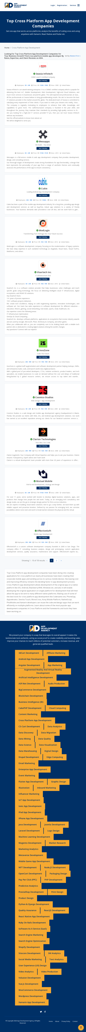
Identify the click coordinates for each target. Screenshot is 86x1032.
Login (53, 5)
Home (6, 47)
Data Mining (25, 738)
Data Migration (48, 732)
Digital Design (51, 751)
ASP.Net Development (29, 683)
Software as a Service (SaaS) (33, 928)
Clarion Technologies (44, 439)
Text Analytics (56, 959)
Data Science (25, 744)
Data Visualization (48, 744)
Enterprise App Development (33, 769)
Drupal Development (29, 757)
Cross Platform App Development (35, 720)
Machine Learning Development (34, 836)
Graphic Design (58, 781)
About (57, 1021)
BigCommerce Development (32, 689)
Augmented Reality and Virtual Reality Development (43, 671)
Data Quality (44, 738)
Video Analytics (26, 971)
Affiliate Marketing (56, 653)
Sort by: (72, 56)
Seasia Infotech (44, 73)
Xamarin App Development (32, 1002)
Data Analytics (55, 726)
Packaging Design (58, 873)
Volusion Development (30, 977)
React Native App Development (34, 916)
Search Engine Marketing (31, 934)
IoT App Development (29, 800)
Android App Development (31, 659)
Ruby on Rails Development (32, 922)
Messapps (44, 141)
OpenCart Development (30, 873)
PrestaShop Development (31, 892)
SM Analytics (54, 953)
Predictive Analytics (28, 885)
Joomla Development (54, 824)
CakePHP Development (30, 708)
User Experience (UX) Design (33, 965)
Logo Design (53, 830)
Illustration (24, 787)
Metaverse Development (31, 855)
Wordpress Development (31, 996)
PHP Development (53, 879)
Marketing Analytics (28, 849)
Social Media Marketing (30, 959)
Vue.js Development (28, 984)
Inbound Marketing (46, 787)
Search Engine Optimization (32, 941)
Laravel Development (29, 830)
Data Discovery (26, 732)
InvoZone (44, 350)
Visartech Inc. (44, 272)
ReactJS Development (54, 910)
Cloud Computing (57, 708)
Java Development (28, 824)
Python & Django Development (34, 904)
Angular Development (29, 665)
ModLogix (44, 230)
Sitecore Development (30, 953)
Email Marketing (27, 763)
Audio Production (56, 683)
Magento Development (30, 843)
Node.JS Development (55, 867)
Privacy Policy (66, 1021)
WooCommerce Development (33, 990)
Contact (75, 1021)
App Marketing (55, 665)
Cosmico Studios (44, 397)
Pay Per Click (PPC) (28, 879)
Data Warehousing (28, 751)
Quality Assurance (27, 910)
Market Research (57, 843)
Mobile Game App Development (34, 861)
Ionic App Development (30, 806)
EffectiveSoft (44, 530)
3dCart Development (29, 653)
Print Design (57, 892)
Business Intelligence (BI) (31, 702)
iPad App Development (30, 812)
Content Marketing (28, 714)
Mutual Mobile (44, 481)
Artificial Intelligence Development (36, 677)
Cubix (44, 188)
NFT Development (28, 867)
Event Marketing (27, 775)
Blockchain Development (31, 695)
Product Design (26, 898)
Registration (62, 5)
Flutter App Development (31, 781)
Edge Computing (55, 757)
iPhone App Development (31, 818)
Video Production (49, 971)
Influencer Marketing (29, 794)
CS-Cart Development (29, 726)
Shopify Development (29, 947)
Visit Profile (43, 81)
